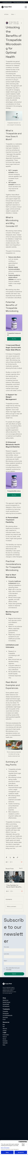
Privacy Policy (6, 1034)
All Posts (6, 14)
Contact (4, 1030)
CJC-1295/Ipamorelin (7, 1015)
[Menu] (26, 7)
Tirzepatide (5, 1011)
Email (5, 960)
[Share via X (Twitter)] (10, 857)
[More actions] (21, 23)
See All (20, 868)
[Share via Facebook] (6, 857)
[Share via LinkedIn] (13, 857)
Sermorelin (5, 1017)
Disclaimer (5, 1040)
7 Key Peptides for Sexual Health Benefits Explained (13, 886)
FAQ (4, 1026)
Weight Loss (5, 1000)
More (12, 14)
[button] (14, 328)
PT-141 (4, 1019)
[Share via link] (17, 857)
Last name (6, 954)
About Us (5, 1028)
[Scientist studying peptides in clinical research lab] (14, 877)
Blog (4, 1024)
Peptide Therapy (6, 1002)
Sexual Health (6, 1004)
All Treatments (6, 1006)
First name (6, 947)
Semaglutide (6, 1013)
